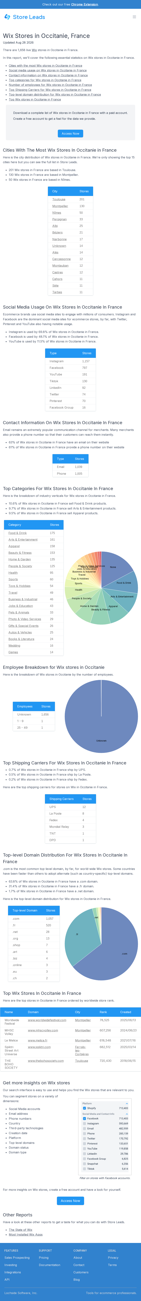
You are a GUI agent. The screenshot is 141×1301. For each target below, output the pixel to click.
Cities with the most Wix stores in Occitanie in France (45, 65)
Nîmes (56, 212)
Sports (13, 579)
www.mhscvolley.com (43, 1030)
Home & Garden (19, 559)
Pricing (43, 1257)
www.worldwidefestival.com (47, 1020)
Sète (55, 285)
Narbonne (59, 239)
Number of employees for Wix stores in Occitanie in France (50, 85)
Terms (112, 1265)
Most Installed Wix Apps (26, 1234)
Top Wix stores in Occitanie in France (35, 99)
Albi (55, 226)
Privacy (113, 1257)
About (77, 1257)
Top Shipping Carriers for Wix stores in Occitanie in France (50, 90)
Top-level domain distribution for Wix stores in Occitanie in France (55, 94)
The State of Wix (20, 1230)
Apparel (14, 546)
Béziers (57, 232)
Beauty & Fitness (20, 553)
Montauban (60, 265)
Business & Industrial (22, 599)
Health (13, 572)
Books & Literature (21, 639)
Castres (57, 272)
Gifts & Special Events (23, 626)
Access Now (70, 133)
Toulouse (58, 199)
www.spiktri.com (39, 1047)
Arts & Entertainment (22, 539)
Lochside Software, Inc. (20, 1293)
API (7, 1279)
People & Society (20, 566)
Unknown (59, 246)
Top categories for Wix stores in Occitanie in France (45, 80)
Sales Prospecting (17, 1257)
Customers (80, 1272)
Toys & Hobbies (19, 586)
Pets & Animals (18, 612)
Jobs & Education (20, 606)
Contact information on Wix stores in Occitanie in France (48, 75)
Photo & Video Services (24, 619)
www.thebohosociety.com (46, 1061)
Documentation (49, 1265)
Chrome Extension (84, 4)
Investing (10, 1265)
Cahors (57, 279)
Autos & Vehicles (20, 632)
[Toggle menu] (134, 17)
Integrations (12, 1272)
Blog (76, 1279)
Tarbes (57, 292)
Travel (12, 592)
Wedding (14, 645)
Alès (55, 252)
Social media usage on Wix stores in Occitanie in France (48, 70)
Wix (34, 50)
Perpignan (59, 219)
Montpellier (60, 206)
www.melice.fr (38, 1040)
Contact (78, 1265)
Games (13, 652)
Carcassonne (61, 259)
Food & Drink (17, 533)
